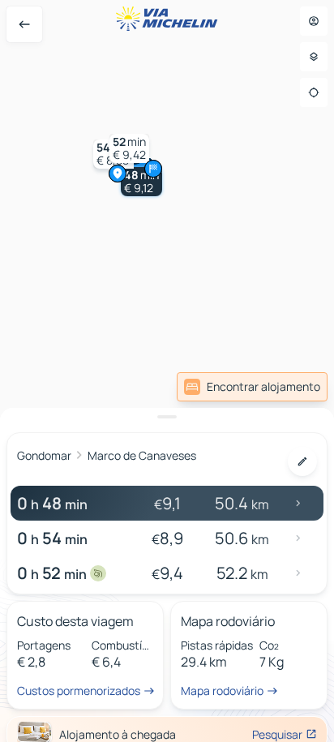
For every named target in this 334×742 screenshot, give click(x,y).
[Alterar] (302, 461)
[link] (252, 386)
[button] (141, 181)
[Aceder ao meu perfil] (314, 21)
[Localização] (314, 92)
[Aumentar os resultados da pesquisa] (167, 417)
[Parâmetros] (314, 56)
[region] (167, 371)
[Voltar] (24, 24)
